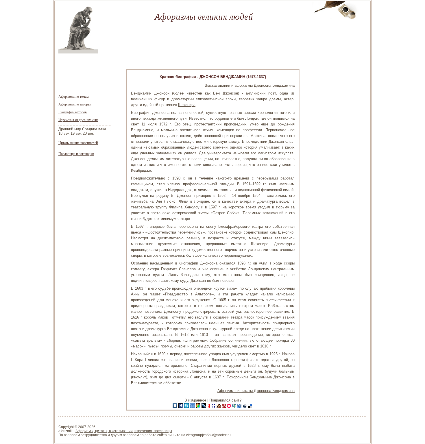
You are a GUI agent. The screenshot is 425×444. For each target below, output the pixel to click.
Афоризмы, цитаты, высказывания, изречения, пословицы (123, 431)
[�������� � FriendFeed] (193, 406)
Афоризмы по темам (73, 96)
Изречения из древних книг (78, 119)
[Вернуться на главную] (78, 52)
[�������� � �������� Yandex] (209, 406)
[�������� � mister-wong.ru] (224, 406)
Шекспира (186, 105)
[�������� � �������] (181, 406)
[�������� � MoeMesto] (245, 406)
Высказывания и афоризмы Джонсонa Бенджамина (250, 85)
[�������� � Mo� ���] (199, 406)
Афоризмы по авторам (75, 104)
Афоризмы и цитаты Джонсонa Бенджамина (256, 390)
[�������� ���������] (175, 406)
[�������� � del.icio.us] (250, 406)
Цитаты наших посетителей (78, 142)
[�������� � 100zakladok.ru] (234, 406)
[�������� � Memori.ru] (229, 406)
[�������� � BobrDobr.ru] (219, 406)
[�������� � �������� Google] (214, 406)
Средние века (94, 129)
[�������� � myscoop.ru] (240, 406)
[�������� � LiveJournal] (204, 406)
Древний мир (69, 129)
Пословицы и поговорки (76, 153)
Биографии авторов (72, 112)
